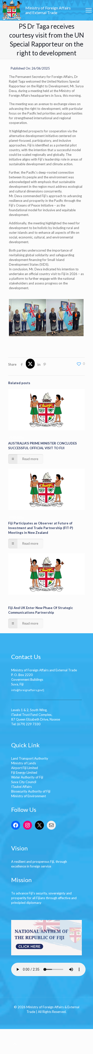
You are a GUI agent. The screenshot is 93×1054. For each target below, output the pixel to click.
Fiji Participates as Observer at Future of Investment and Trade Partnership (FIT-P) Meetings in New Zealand (40, 528)
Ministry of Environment (28, 796)
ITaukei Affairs (21, 787)
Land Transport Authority (29, 758)
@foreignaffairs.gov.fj (30, 689)
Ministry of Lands (23, 763)
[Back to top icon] (14, 1044)
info (13, 689)
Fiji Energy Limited (24, 772)
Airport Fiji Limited (24, 768)
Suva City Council (23, 782)
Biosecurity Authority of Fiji (30, 791)
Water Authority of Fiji (27, 777)
